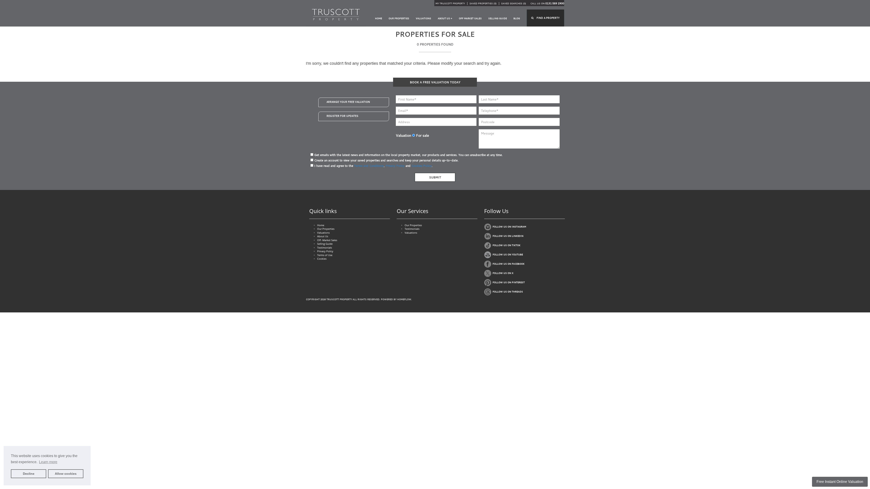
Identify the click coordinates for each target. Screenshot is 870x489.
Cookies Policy (421, 166)
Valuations (423, 18)
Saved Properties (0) (483, 3)
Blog (516, 18)
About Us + (445, 18)
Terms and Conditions (369, 166)
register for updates (342, 115)
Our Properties (399, 18)
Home (378, 18)
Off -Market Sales (327, 240)
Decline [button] (28, 473)
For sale (422, 135)
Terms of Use (324, 255)
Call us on (547, 3)
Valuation (403, 135)
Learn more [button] (48, 462)
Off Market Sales (470, 18)
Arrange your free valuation (348, 101)
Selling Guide (497, 18)
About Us (322, 236)
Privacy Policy (395, 166)
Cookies (321, 258)
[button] (545, 18)
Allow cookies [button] (66, 473)
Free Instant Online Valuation (840, 482)
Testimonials (324, 247)
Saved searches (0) (513, 3)
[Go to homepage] (336, 14)
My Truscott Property (450, 3)
